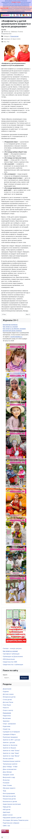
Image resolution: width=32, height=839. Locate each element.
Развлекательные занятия (11, 761)
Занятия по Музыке (9, 748)
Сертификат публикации (11, 654)
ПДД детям (7, 807)
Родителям (6, 726)
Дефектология (8, 815)
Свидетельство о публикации (13, 664)
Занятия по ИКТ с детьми (11, 740)
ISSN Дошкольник (9, 659)
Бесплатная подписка (10, 324)
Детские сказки (8, 694)
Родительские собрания (11, 823)
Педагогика (7, 715)
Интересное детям (9, 697)
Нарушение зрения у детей (12, 817)
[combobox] (11, 678)
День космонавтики (9, 769)
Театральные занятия (10, 764)
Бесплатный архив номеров (12, 330)
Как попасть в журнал (10, 651)
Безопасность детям (10, 801)
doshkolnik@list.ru (16, 336)
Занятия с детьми (9, 742)
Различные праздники (10, 737)
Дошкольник (7, 689)
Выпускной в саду (9, 777)
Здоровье (6, 721)
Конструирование (9, 793)
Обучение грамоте (9, 788)
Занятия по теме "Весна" (11, 756)
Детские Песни (8, 702)
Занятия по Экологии (10, 745)
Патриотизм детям (9, 799)
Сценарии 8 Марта (9, 734)
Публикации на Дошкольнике (13, 656)
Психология (7, 713)
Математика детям (9, 796)
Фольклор (6, 780)
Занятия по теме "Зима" (11, 753)
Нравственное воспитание (12, 804)
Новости (6, 707)
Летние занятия (8, 758)
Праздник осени (8, 774)
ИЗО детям (6, 809)
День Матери (7, 772)
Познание (6, 783)
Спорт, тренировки (9, 724)
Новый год (6, 729)
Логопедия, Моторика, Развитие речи (15, 820)
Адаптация (6, 812)
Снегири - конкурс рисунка (12, 648)
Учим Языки (7, 705)
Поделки (6, 691)
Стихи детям (7, 699)
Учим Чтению (7, 785)
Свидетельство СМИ (10, 662)
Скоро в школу (8, 710)
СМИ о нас (6, 825)
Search (5, 675)
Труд (4, 791)
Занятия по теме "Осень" (11, 750)
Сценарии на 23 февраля (11, 732)
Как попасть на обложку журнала (14, 328)
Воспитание (7, 718)
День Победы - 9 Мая (10, 766)
